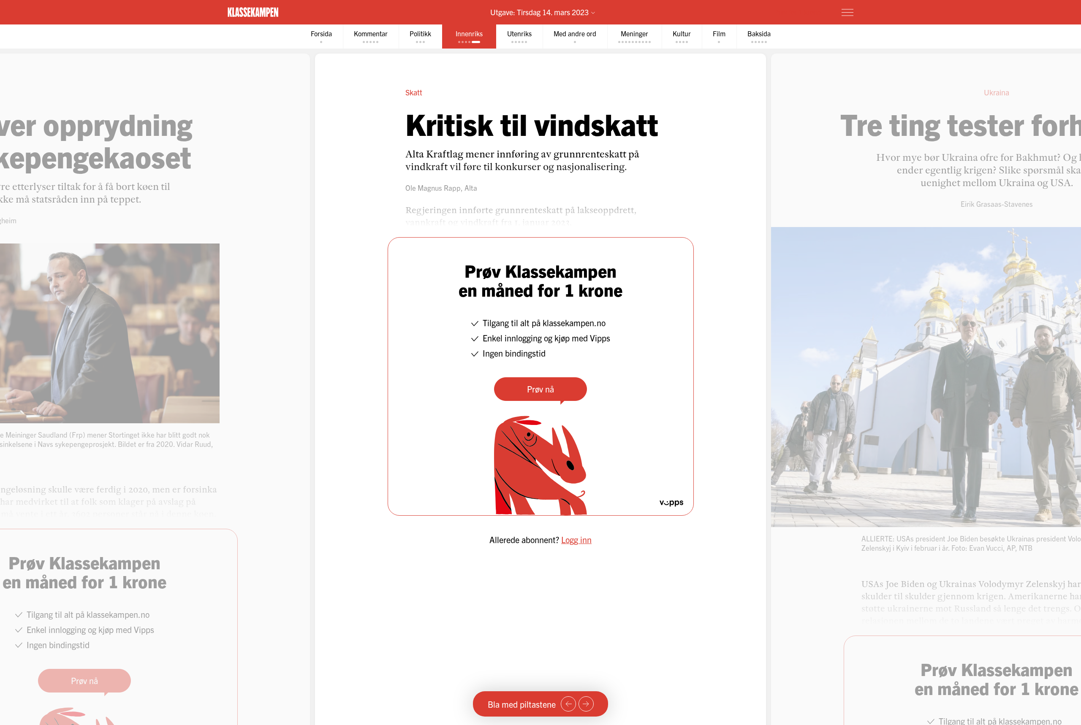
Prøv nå (540, 389)
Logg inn (576, 539)
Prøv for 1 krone (797, 12)
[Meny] (847, 12)
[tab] (321, 36)
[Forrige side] (568, 703)
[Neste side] (586, 703)
